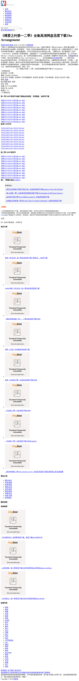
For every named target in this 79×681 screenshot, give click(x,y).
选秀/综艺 (8, 493)
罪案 (6, 611)
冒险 (6, 654)
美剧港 (3, 45)
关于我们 (11, 670)
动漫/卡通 (8, 495)
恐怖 (6, 632)
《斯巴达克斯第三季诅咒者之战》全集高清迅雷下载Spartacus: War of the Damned (34, 189)
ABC (6, 631)
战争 (6, 648)
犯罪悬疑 (8, 18)
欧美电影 (8, 498)
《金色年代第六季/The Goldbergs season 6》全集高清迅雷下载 (27, 197)
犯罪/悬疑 (8, 485)
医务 (6, 657)
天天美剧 (5, 215)
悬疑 (6, 618)
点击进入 (17, 180)
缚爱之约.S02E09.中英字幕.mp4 (11, 175)
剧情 (28, 45)
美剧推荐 (33, 672)
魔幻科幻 (8, 11)
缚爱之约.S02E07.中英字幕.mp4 (11, 170)
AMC (7, 659)
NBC (6, 638)
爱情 (6, 646)
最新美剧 (40, 672)
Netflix (7, 620)
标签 (6, 24)
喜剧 (6, 609)
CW (6, 642)
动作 (54, 58)
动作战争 (8, 22)
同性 (6, 666)
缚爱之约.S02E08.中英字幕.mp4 (11, 173)
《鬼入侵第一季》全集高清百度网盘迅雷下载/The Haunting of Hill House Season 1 (34, 193)
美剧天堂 (18, 672)
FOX (6, 660)
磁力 (23, 170)
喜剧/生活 (8, 487)
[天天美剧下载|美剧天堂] (8, 5)
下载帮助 (3, 207)
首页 (6, 9)
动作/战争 (8, 489)
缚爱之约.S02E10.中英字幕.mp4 (11, 177)
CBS (6, 636)
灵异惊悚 (8, 13)
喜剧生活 (8, 20)
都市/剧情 (8, 30)
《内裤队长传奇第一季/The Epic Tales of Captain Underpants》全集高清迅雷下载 (33, 201)
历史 (6, 624)
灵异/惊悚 (8, 482)
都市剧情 (8, 15)
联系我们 (4, 670)
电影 (57, 58)
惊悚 (31, 45)
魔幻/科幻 (8, 480)
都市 (6, 626)
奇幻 (6, 628)
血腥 (6, 662)
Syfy (6, 664)
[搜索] (21, 28)
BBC (6, 635)
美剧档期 (4, 672)
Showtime (8, 652)
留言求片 (18, 670)
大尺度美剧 (9, 640)
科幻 (6, 622)
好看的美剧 (25, 672)
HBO (7, 644)
